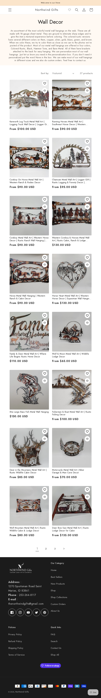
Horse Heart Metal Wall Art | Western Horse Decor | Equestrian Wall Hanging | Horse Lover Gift (71, 297)
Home (54, 570)
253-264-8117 (27, 595)
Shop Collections (59, 597)
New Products (58, 583)
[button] (10, 9)
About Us (55, 610)
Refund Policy (15, 641)
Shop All (55, 654)
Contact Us (56, 648)
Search (54, 641)
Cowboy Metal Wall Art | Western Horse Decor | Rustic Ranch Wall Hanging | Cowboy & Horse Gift (29, 239)
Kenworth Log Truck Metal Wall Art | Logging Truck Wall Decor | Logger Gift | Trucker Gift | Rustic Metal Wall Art (29, 123)
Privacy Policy (15, 634)
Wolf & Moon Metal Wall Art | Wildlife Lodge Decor (70, 355)
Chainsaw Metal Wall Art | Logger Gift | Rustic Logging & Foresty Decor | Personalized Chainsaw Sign (71, 181)
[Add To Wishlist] (44, 83)
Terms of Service (16, 654)
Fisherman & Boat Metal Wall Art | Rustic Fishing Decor (71, 413)
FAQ (53, 634)
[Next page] (63, 548)
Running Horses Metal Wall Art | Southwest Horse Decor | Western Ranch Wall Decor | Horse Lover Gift (70, 123)
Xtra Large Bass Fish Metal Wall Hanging (29, 412)
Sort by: (45, 73)
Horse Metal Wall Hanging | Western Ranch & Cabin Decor (27, 297)
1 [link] (37, 549)
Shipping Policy (15, 648)
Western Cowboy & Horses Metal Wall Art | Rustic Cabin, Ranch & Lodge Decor (70, 239)
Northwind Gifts (22, 691)
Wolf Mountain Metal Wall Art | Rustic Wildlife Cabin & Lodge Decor (28, 529)
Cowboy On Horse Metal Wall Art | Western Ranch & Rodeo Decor (27, 181)
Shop (53, 590)
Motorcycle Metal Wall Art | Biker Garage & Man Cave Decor (68, 471)
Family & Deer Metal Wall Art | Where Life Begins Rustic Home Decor (28, 355)
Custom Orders (58, 604)
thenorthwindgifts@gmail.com (26, 604)
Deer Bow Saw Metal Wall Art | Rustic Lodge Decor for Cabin (70, 529)
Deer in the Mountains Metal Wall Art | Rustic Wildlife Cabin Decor (28, 471)
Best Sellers (56, 577)
